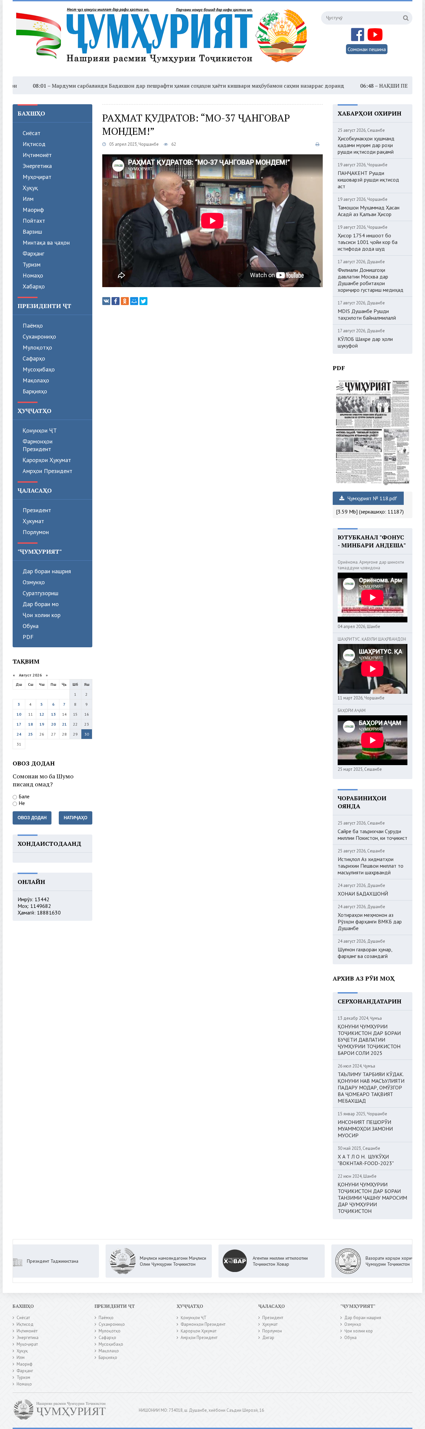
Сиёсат (32, 133)
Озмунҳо (34, 582)
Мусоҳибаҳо (39, 369)
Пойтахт (34, 220)
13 (53, 714)
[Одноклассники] (125, 301)
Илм (28, 198)
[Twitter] (143, 301)
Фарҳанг (33, 253)
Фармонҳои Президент (37, 445)
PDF (28, 637)
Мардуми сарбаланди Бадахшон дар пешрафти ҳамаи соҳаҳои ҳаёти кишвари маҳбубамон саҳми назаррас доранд (157, 85)
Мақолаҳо (36, 380)
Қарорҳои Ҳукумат (47, 460)
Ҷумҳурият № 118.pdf (371, 498)
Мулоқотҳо (37, 347)
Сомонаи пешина (367, 49)
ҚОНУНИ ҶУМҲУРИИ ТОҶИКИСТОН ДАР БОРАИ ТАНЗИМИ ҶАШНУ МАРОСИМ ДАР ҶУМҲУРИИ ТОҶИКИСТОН (372, 1197)
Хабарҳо (34, 286)
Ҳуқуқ (30, 188)
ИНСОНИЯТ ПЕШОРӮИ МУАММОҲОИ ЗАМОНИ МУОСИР (365, 1129)
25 (30, 734)
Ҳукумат (33, 521)
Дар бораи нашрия (47, 571)
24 (19, 734)
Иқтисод (34, 144)
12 (42, 714)
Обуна (31, 626)
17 (19, 724)
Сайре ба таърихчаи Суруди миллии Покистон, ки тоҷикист (372, 834)
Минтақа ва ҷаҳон (46, 242)
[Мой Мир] (134, 301)
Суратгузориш (40, 593)
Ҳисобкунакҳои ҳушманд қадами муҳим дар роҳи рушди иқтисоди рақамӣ (366, 145)
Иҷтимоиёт (37, 155)
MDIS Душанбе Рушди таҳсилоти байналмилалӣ (367, 314)
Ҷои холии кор (41, 615)
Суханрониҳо (39, 336)
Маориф (33, 209)
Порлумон (36, 532)
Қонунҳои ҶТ (40, 430)
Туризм (32, 264)
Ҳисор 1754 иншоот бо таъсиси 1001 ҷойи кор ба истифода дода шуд (367, 242)
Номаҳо (33, 275)
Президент (37, 510)
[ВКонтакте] (106, 301)
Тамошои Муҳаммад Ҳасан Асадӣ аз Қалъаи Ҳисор (368, 210)
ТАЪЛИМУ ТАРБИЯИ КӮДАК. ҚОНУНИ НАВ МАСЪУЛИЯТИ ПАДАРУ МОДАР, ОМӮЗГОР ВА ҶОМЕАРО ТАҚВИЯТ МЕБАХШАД (371, 1087)
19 (42, 724)
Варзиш (32, 231)
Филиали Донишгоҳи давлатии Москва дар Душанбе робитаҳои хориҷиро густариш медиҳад (370, 280)
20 (53, 724)
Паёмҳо (33, 325)
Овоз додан (32, 817)
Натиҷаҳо (75, 817)
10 (19, 714)
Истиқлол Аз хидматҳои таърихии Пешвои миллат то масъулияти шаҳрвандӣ (370, 866)
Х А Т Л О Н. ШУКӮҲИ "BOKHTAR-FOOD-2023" (366, 1159)
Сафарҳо (34, 358)
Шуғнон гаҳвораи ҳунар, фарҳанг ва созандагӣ (365, 952)
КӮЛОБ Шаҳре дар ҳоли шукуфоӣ (365, 342)
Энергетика (37, 166)
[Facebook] (116, 301)
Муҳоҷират (37, 177)
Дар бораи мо (41, 604)
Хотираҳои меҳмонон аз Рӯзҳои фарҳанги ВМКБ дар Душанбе (370, 921)
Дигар (268, 1337)
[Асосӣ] (163, 39)
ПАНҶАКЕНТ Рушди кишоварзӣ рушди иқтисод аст (368, 180)
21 (64, 724)
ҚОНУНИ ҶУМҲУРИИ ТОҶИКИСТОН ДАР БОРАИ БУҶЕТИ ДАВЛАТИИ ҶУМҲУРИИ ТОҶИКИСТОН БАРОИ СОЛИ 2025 (369, 1039)
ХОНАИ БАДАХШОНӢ (363, 893)
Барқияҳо (35, 391)
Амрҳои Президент (47, 471)
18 (30, 724)
